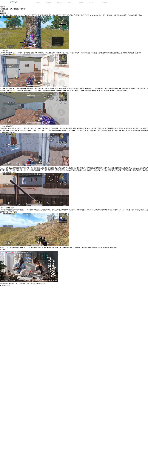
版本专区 (38, 2)
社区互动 (91, 2)
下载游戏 (104, 2)
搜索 (115, 3)
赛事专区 (59, 2)
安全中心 (70, 2)
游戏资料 (48, 2)
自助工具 (81, 2)
